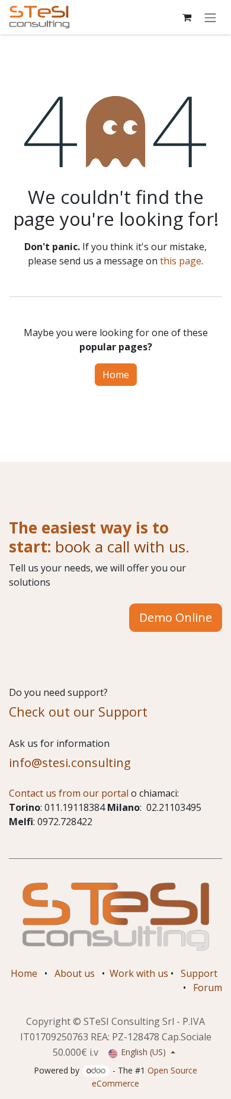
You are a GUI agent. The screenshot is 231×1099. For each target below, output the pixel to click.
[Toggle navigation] (210, 17)
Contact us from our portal (69, 793)
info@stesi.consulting (70, 762)
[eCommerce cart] (186, 17)
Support (199, 973)
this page (180, 260)
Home (115, 374)
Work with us (139, 973)
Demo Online (175, 617)
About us (74, 973)
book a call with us (118, 546)
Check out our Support (78, 711)
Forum (207, 987)
